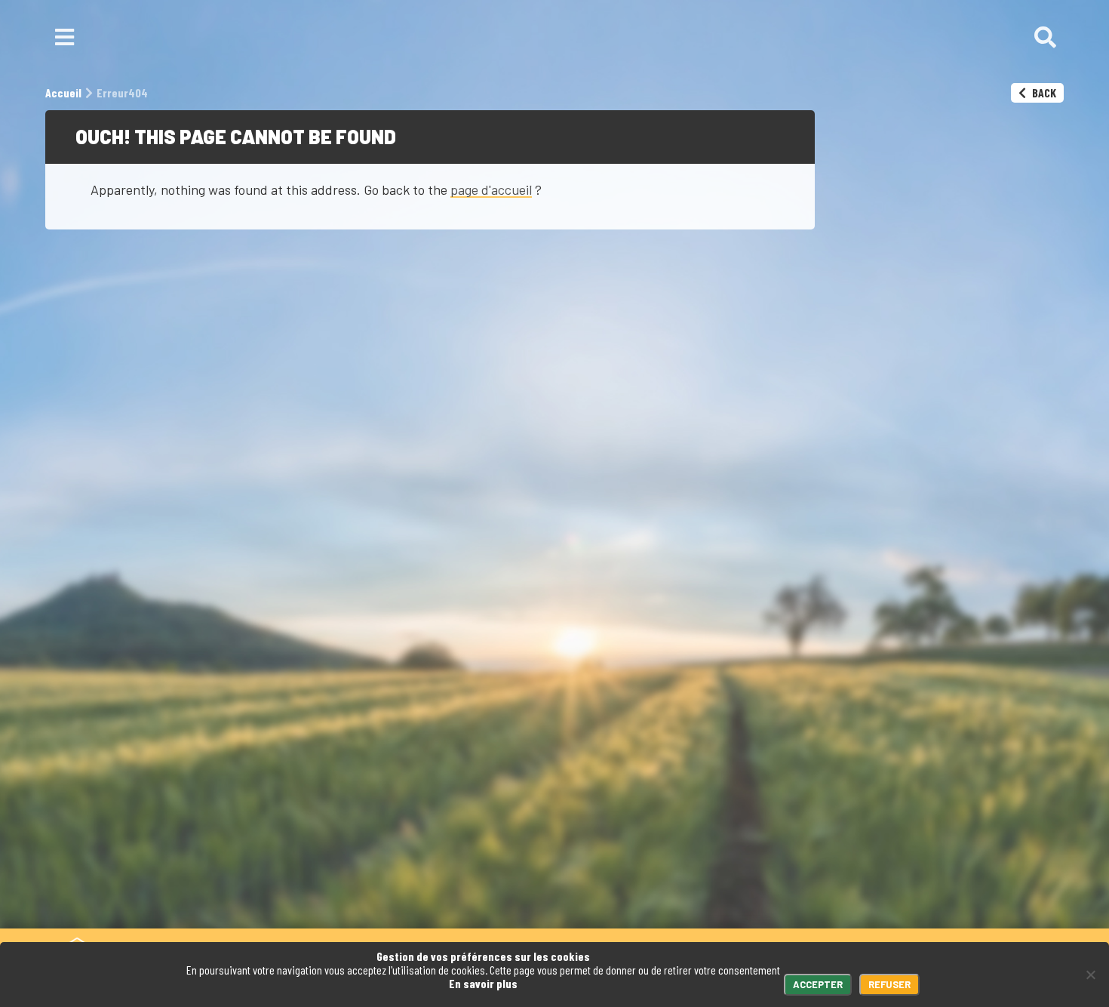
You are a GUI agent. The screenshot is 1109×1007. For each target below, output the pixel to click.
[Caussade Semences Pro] (550, 37)
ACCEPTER (818, 984)
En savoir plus (483, 983)
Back (1043, 92)
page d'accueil (491, 189)
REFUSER (889, 984)
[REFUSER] (1090, 974)
